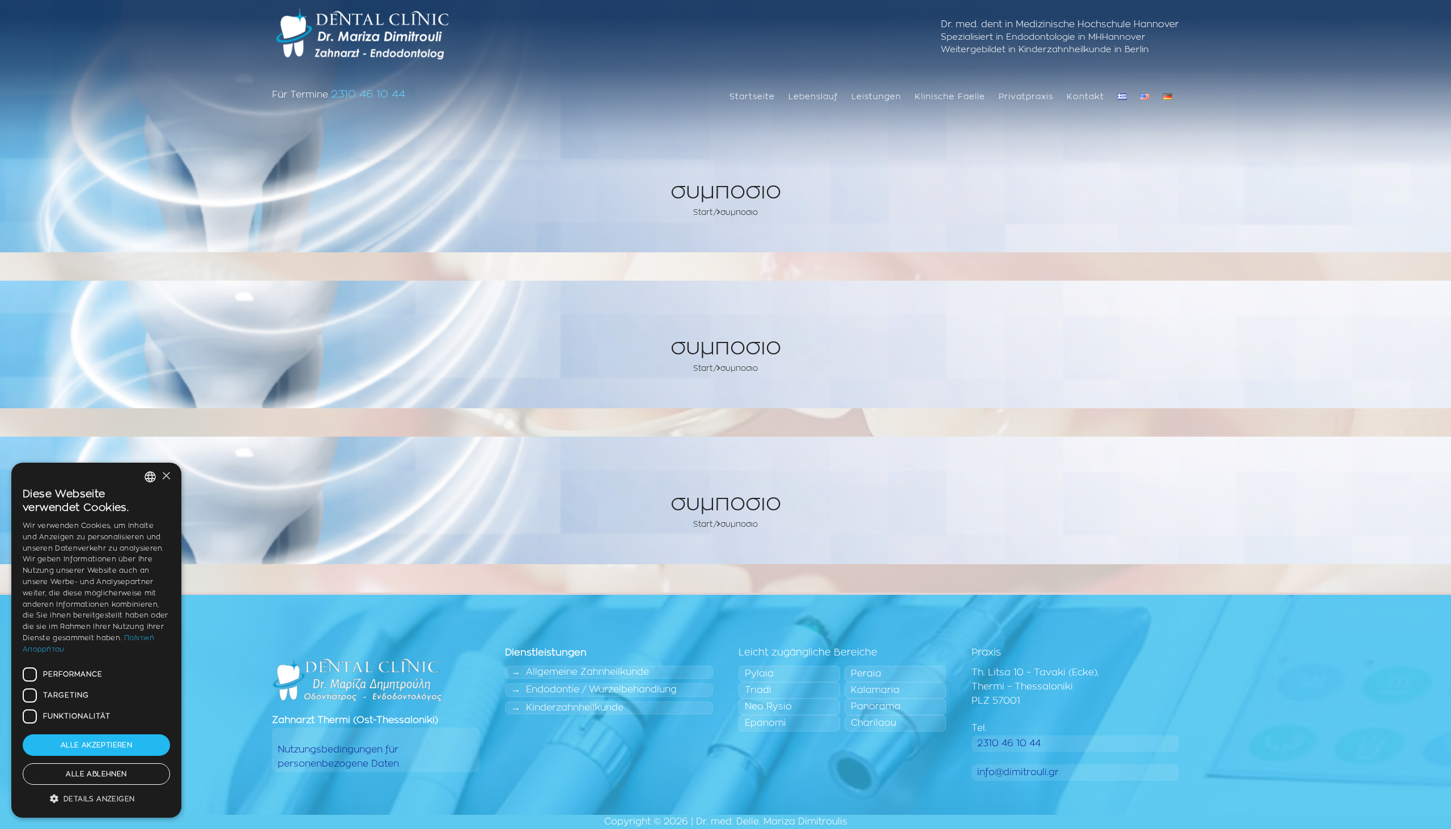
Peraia (866, 673)
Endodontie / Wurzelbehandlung (601, 689)
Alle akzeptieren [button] (96, 745)
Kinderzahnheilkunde (574, 707)
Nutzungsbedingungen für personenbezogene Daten (338, 756)
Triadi (758, 690)
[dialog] (96, 640)
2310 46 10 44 (368, 94)
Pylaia (759, 673)
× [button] (166, 476)
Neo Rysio (768, 706)
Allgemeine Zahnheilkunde (587, 671)
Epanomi (765, 723)
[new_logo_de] (362, 34)
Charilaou (873, 723)
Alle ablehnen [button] (96, 774)
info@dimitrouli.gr (1018, 772)
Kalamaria (875, 690)
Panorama (876, 706)
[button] (96, 799)
